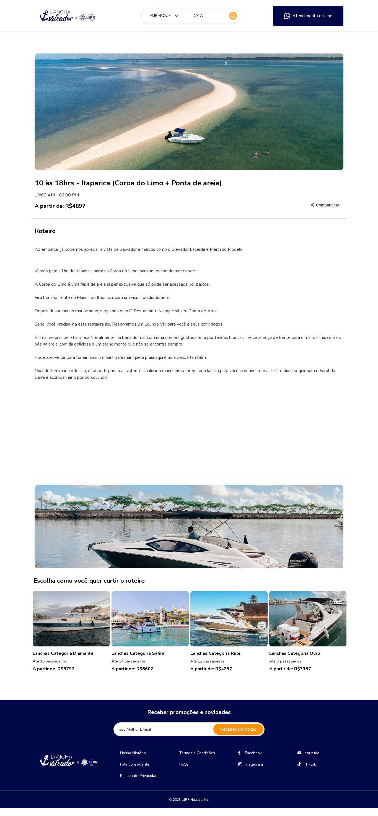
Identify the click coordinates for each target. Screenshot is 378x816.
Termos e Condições (197, 753)
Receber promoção (238, 729)
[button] (324, 205)
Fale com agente (134, 764)
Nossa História (133, 753)
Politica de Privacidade (140, 775)
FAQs (184, 764)
